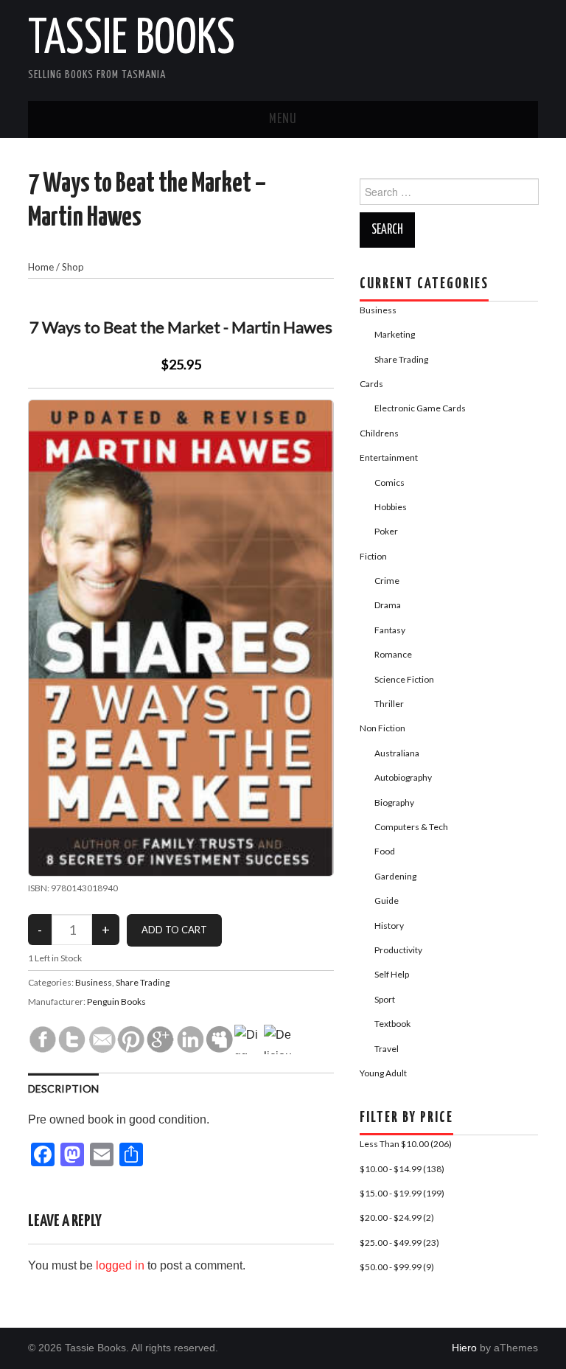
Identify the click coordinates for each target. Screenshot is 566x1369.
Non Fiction (382, 728)
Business (93, 982)
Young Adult (383, 1073)
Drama (387, 604)
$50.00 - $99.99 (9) (397, 1266)
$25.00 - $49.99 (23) (399, 1242)
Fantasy (389, 629)
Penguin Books (116, 1001)
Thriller (389, 703)
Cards (371, 383)
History (389, 925)
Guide (386, 900)
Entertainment (389, 457)
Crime (386, 580)
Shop (73, 267)
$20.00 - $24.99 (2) (397, 1217)
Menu (283, 119)
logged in (120, 1265)
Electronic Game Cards (420, 408)
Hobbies (390, 506)
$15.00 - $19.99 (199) (402, 1193)
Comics (389, 482)
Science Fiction (404, 679)
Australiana (396, 753)
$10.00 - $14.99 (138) (402, 1168)
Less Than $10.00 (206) (406, 1143)
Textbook (392, 1023)
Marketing (394, 334)
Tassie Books (131, 39)
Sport (384, 999)
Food (384, 851)
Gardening (395, 876)
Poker (386, 531)
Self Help (391, 974)
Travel (386, 1048)
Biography (394, 802)
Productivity (398, 949)
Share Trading (143, 982)
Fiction (373, 556)
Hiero (464, 1348)
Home (41, 267)
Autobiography (403, 777)
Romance (393, 654)
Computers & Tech (411, 826)
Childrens (379, 433)
